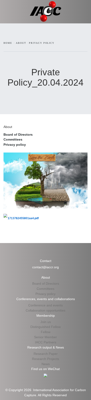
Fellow (45, 332)
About (21, 43)
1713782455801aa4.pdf (23, 218)
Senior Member (45, 337)
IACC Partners (45, 342)
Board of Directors (18, 134)
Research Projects (45, 359)
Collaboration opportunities (45, 310)
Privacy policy (41, 43)
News (46, 364)
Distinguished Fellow (45, 327)
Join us (45, 322)
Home (8, 43)
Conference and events (45, 305)
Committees (13, 139)
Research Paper (46, 354)
